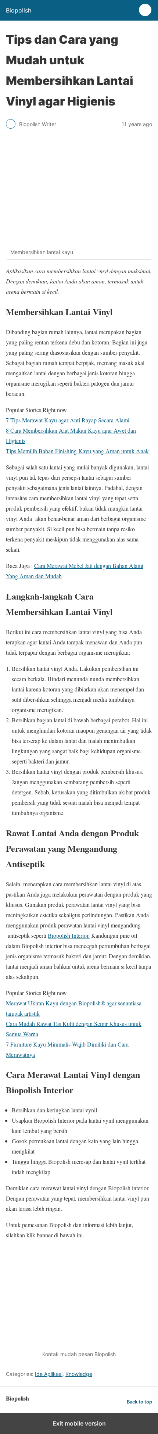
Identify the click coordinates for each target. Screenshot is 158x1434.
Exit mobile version (79, 1423)
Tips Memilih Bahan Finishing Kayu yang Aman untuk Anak (77, 451)
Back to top (139, 1402)
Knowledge (78, 1374)
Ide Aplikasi (48, 1374)
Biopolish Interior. (69, 935)
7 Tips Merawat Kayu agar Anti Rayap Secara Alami (67, 420)
